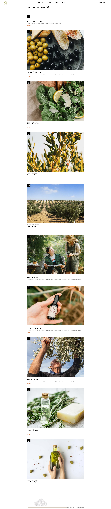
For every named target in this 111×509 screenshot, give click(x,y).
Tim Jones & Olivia (33, 482)
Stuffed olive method (34, 328)
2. (54, 491)
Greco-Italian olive (33, 124)
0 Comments (37, 71)
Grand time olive (32, 226)
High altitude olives (33, 379)
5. (56, 491)
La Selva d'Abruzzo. (73, 507)
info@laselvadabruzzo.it (60, 500)
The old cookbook (33, 431)
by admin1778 (29, 71)
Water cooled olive (33, 175)
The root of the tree (34, 73)
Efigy (33, 71)
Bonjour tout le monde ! (35, 21)
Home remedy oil (33, 277)
